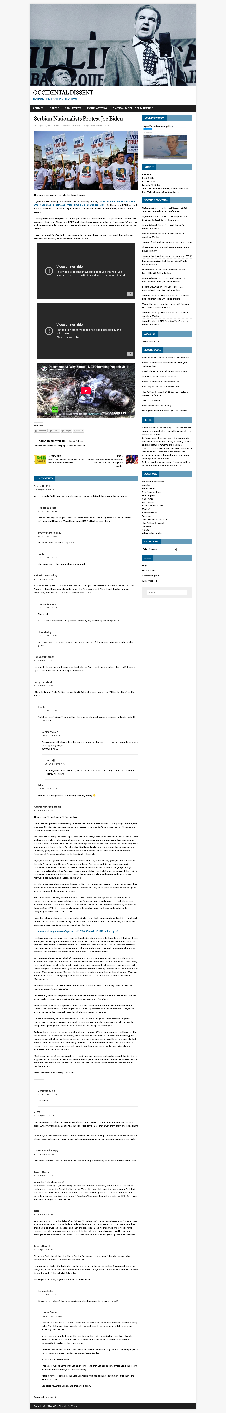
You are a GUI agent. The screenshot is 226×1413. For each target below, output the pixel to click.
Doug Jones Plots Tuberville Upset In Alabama (165, 410)
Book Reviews (73, 108)
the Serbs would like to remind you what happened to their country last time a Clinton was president (85, 203)
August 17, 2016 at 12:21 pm (47, 557)
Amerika (146, 485)
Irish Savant (148, 502)
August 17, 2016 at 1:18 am (43, 579)
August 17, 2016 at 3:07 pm (55, 764)
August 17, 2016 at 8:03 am (47, 635)
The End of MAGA (183, 242)
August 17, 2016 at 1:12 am (47, 536)
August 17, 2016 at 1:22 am (47, 607)
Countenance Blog (151, 492)
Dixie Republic (149, 495)
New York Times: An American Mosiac (160, 381)
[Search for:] (167, 592)
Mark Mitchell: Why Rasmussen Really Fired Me (165, 357)
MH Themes (73, 1406)
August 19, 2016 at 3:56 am (43, 1250)
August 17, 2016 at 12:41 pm (44, 1154)
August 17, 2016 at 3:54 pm (43, 1175)
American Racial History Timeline (133, 108)
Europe (78, 125)
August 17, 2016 (45, 125)
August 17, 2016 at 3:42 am (43, 685)
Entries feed (148, 570)
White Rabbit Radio (152, 533)
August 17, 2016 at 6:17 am (43, 810)
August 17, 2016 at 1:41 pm (47, 1094)
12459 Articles (76, 441)
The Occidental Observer (154, 519)
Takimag (146, 516)
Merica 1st (147, 509)
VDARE (145, 530)
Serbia (99, 125)
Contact (38, 108)
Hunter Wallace (63, 125)
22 (108, 125)
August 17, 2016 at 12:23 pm (44, 1116)
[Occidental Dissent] (113, 84)
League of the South (152, 505)
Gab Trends (147, 498)
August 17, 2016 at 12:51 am (47, 511)
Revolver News (149, 512)
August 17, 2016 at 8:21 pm (47, 789)
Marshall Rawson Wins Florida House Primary (164, 371)
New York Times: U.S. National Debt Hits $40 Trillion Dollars (164, 271)
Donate (54, 108)
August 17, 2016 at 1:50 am (43, 660)
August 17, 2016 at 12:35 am (44, 490)
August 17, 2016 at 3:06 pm (51, 735)
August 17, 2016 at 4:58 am (47, 710)
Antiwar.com (148, 488)
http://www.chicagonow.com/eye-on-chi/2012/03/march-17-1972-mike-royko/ (76, 931)
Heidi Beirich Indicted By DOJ (156, 405)
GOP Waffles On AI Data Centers (159, 376)
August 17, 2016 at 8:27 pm (43, 1214)
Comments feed (150, 575)
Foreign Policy (89, 125)
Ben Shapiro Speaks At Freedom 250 (160, 386)
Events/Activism (97, 108)
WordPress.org (149, 580)
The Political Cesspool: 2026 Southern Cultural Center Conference (165, 209)
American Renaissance (153, 481)
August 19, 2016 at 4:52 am (47, 1294)
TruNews (146, 526)
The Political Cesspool (153, 523)
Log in (145, 565)
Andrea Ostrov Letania (47, 807)
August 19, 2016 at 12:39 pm (52, 1316)
